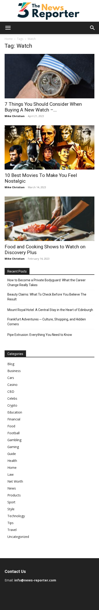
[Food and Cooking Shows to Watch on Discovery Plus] (49, 218)
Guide (11, 454)
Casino (12, 384)
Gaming (13, 447)
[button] (7, 28)
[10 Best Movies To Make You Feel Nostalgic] (49, 147)
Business (14, 371)
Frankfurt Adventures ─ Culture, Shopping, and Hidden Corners (46, 321)
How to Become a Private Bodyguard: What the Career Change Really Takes (46, 282)
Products (14, 495)
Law (10, 474)
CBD (10, 391)
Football (13, 433)
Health (12, 460)
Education (14, 412)
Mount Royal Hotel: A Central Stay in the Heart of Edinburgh (50, 310)
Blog (10, 364)
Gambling (14, 440)
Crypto (12, 405)
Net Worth (15, 481)
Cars (10, 377)
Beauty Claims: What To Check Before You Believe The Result (46, 297)
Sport (11, 502)
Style (11, 509)
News (11, 488)
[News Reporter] (49, 11)
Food (11, 426)
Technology (16, 516)
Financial (13, 419)
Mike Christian (15, 116)
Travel (12, 530)
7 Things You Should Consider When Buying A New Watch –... (43, 107)
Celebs (12, 398)
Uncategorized (18, 536)
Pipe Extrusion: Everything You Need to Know (39, 335)
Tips (10, 523)
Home (9, 39)
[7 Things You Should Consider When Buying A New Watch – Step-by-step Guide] (49, 76)
